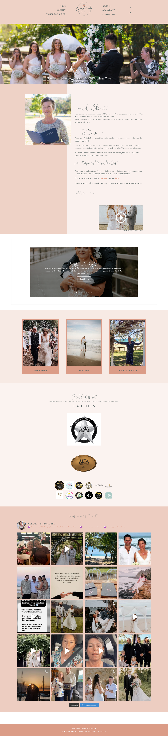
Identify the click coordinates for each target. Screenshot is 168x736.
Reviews (107, 6)
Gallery (61, 10)
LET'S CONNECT (127, 370)
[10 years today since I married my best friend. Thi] (135, 548)
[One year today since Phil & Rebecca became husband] (33, 684)
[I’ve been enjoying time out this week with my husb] (101, 548)
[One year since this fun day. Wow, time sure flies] (101, 616)
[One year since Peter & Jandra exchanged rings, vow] (135, 616)
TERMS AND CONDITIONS (89, 728)
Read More (84, 279)
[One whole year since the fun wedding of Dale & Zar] (135, 650)
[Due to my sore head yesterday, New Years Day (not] (135, 583)
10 (91, 292)
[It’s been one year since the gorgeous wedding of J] (33, 650)
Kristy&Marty (84, 264)
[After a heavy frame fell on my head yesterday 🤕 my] (33, 616)
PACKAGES (40, 370)
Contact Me (109, 14)
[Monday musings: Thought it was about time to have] (101, 650)
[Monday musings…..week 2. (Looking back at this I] (67, 650)
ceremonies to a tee (73, 731)
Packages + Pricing (55, 14)
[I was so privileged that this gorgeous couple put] (101, 684)
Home (62, 6)
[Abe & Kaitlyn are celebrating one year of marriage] (135, 684)
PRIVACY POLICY (76, 728)
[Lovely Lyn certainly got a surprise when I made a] (33, 548)
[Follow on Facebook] (130, 8)
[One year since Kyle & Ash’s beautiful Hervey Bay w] (67, 548)
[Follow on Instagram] (130, 13)
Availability (109, 10)
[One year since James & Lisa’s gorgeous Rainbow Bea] (33, 583)
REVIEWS (84, 370)
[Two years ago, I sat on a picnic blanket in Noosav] (67, 616)
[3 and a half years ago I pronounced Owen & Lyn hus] (67, 684)
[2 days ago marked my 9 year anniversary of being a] (101, 583)
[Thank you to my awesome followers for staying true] (67, 583)
